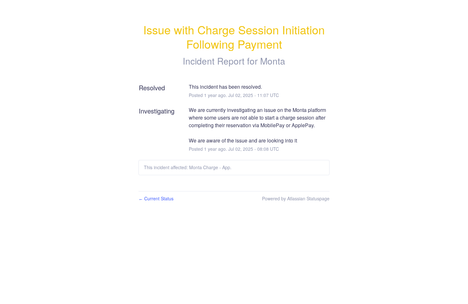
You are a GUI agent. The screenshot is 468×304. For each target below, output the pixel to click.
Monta (272, 60)
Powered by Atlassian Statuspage (296, 198)
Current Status (156, 198)
